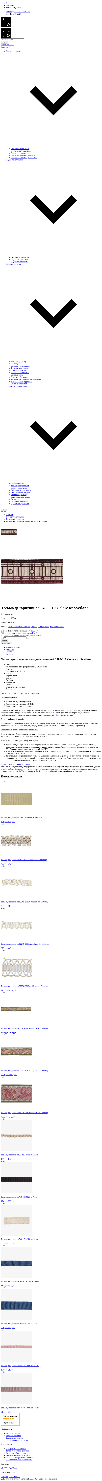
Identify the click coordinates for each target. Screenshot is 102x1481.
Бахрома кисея (17, 375)
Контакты (10, 5)
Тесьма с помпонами (19, 368)
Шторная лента (17, 483)
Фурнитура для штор (20, 504)
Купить (4, 640)
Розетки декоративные (20, 497)
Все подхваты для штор (21, 257)
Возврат (9, 654)
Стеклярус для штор (19, 370)
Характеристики (13, 647)
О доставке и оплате (64, 715)
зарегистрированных (21, 635)
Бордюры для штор (19, 488)
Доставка (10, 649)
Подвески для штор (19, 501)
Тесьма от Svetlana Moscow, (19, 627)
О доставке (10, 3)
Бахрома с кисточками (20, 366)
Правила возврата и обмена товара (15, 764)
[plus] (28, 638)
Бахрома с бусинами (19, 377)
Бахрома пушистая (19, 384)
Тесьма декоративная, (40, 627)
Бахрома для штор (18, 361)
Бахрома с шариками (20, 373)
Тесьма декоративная (20, 486)
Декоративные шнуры (20, 492)
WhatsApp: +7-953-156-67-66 (18, 12)
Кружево (15, 499)
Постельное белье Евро (21, 151)
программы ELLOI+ (30, 633)
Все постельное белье (20, 149)
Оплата (9, 652)
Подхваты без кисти (19, 262)
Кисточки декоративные (21, 490)
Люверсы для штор (19, 495)
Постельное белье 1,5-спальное (24, 158)
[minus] (2, 638)
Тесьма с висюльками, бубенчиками (26, 379)
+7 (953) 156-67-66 (9, 1468)
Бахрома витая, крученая (21, 381)
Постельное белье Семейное (23, 155)
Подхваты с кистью (19, 259)
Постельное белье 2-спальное (23, 153)
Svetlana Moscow (57, 627)
